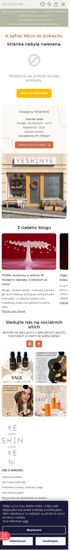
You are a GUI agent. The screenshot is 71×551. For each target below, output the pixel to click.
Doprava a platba (12, 477)
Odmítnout (17, 541)
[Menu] (63, 4)
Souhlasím (50, 541)
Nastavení (34, 530)
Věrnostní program (13, 492)
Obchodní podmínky (14, 482)
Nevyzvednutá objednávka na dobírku (24, 497)
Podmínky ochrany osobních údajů (22, 487)
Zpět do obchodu (34, 93)
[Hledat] (49, 4)
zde (25, 521)
